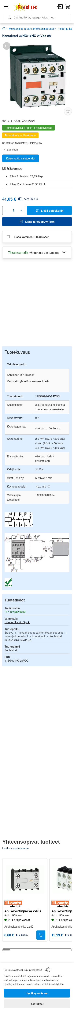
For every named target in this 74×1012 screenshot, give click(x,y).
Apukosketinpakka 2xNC (22, 911)
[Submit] (40, 935)
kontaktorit (38, 636)
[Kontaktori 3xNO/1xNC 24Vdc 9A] (37, 76)
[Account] (60, 7)
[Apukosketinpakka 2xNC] (25, 879)
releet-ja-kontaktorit (16, 636)
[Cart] (67, 7)
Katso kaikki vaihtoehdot (20, 158)
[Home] (25, 7)
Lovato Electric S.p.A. (17, 622)
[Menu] (6, 7)
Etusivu (9, 632)
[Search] (37, 17)
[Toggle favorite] (68, 111)
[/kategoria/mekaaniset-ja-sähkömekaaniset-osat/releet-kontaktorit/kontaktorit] (6, 46)
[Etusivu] (3, 28)
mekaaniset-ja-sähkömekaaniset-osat (40, 632)
